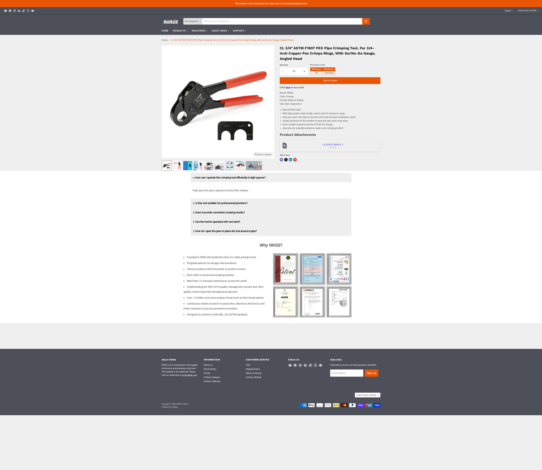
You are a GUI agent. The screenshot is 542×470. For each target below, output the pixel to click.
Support (239, 31)
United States (527, 10)
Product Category (212, 377)
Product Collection (212, 381)
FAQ (248, 365)
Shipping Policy (253, 369)
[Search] (366, 21)
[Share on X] (286, 159)
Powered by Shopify (170, 407)
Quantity (284, 65)
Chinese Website (254, 377)
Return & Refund (253, 373)
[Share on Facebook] (281, 159)
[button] (509, 11)
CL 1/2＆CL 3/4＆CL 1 (333, 144)
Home (165, 31)
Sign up (371, 373)
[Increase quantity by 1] (304, 71)
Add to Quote (330, 80)
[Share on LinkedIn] (290, 159)
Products (179, 31)
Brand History (210, 369)
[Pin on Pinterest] (295, 159)
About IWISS (220, 31)
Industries (199, 31)
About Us (208, 365)
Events (207, 373)
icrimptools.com (189, 375)
